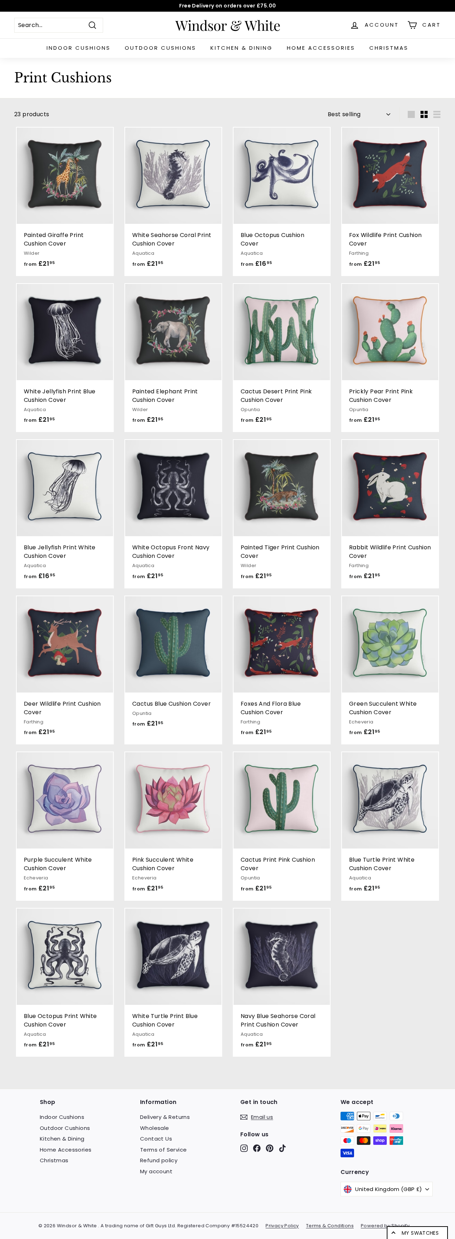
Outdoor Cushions (160, 48)
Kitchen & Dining (241, 48)
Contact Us (156, 1138)
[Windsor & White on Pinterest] (269, 1148)
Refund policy (158, 1160)
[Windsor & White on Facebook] (257, 1148)
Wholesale (154, 1128)
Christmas (388, 48)
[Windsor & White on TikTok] (282, 1148)
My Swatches (420, 1233)
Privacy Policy (282, 1225)
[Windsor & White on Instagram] (244, 1148)
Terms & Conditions (330, 1225)
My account (156, 1171)
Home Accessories (321, 48)
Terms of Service (163, 1149)
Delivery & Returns (165, 1117)
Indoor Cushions (79, 48)
